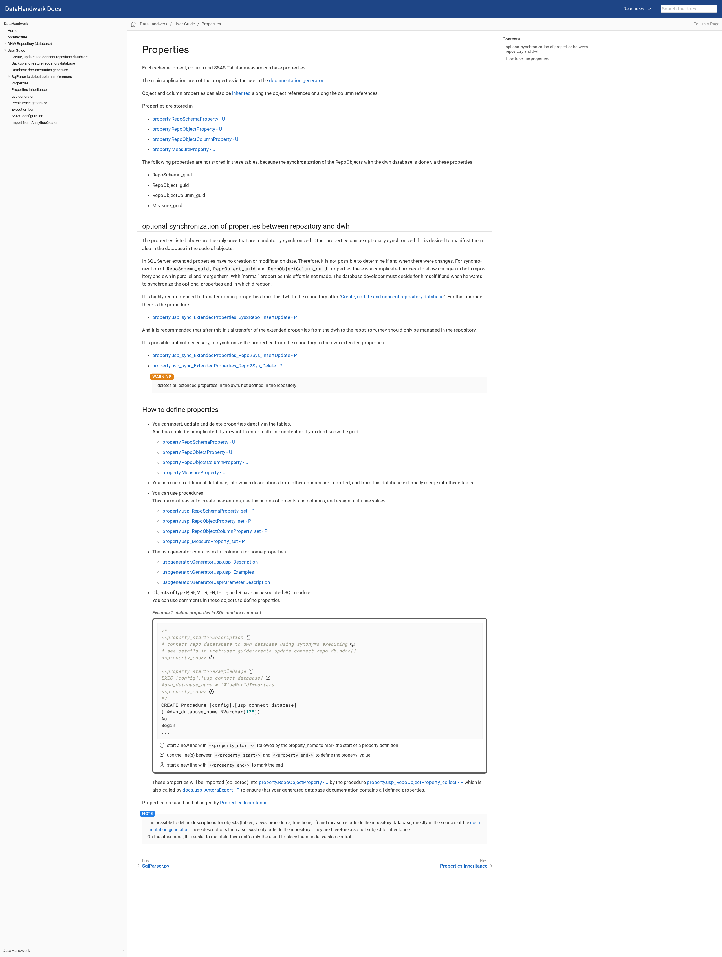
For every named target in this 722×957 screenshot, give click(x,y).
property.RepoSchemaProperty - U (188, 119)
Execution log (22, 110)
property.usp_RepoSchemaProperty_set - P (208, 511)
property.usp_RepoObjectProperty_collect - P (415, 782)
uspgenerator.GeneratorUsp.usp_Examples (208, 572)
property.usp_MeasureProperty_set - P (203, 541)
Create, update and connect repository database (50, 57)
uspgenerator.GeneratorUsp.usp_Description (210, 562)
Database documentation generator (40, 70)
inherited (241, 93)
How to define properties (527, 58)
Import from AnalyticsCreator (35, 123)
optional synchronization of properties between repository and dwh (547, 49)
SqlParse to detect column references (42, 77)
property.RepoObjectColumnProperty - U (195, 139)
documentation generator (296, 80)
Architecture (17, 37)
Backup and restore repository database (43, 63)
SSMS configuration (27, 116)
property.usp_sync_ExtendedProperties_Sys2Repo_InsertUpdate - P (224, 317)
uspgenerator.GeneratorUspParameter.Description (216, 582)
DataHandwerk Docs (33, 9)
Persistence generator (29, 103)
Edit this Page (706, 24)
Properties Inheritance (29, 90)
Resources (634, 9)
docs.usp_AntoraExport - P (211, 790)
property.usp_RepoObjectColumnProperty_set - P (215, 531)
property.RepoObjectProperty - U (187, 129)
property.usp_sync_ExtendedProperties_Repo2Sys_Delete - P (217, 366)
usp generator (23, 96)
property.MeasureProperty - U (183, 149)
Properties (20, 83)
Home (12, 31)
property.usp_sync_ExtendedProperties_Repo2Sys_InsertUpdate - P (224, 355)
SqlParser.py (155, 866)
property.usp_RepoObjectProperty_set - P (206, 521)
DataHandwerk (16, 23)
